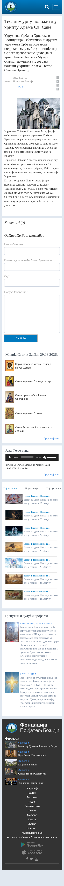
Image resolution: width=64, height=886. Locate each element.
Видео (32, 792)
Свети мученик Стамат (28, 413)
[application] (32, 457)
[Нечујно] (44, 457)
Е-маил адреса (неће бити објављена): (28, 260)
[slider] (52, 457)
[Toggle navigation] (56, 7)
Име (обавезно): (14, 244)
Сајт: (7, 276)
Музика (32, 823)
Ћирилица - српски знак (31, 783)
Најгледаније (10, 488)
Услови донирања (32, 832)
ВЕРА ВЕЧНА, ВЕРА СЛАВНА (36, 623)
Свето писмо (32, 806)
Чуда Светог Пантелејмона (32, 755)
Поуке (32, 810)
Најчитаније (31, 488)
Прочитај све (51, 438)
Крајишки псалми (27, 764)
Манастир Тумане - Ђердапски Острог (38, 746)
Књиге (32, 819)
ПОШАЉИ (21, 338)
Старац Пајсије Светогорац (32, 773)
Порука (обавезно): (16, 292)
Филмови (23, 742)
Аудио (32, 801)
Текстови (32, 797)
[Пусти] (10, 457)
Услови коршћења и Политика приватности (32, 837)
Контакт (32, 828)
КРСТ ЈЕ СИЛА (28, 674)
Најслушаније (53, 488)
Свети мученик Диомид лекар (33, 381)
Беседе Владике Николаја (36, 496)
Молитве (32, 814)
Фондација (32, 788)
